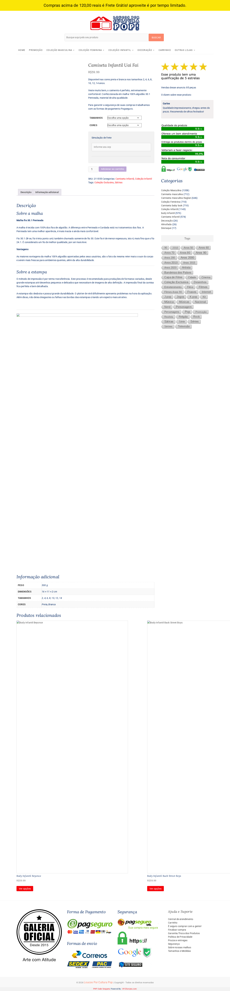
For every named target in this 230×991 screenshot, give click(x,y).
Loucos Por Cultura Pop (98, 982)
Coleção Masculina (59, 50)
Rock (196, 316)
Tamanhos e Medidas (179, 951)
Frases (191, 292)
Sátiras (118, 182)
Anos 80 (185, 252)
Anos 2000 (187, 257)
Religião (183, 316)
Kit (204, 297)
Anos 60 (204, 247)
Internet (206, 292)
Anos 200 (169, 257)
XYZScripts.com (129, 989)
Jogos (180, 296)
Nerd (167, 306)
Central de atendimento (180, 919)
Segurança (174, 944)
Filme (190, 287)
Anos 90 (201, 252)
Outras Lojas (184, 50)
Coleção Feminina (90, 50)
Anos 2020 (170, 267)
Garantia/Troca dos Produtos (184, 933)
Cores (93, 125)
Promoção (35, 50)
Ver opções (25, 888)
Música (169, 301)
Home (21, 50)
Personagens (171, 311)
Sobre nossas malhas (179, 947)
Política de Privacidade (180, 936)
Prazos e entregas (177, 940)
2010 (175, 247)
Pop (187, 311)
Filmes (203, 287)
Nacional (200, 301)
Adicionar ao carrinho (112, 169)
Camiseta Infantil (125, 178)
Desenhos (200, 282)
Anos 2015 (189, 262)
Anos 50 (188, 247)
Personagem (184, 306)
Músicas (184, 301)
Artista (186, 267)
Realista (168, 316)
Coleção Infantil (119, 50)
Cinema (206, 277)
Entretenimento (173, 287)
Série (182, 321)
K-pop (193, 296)
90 (165, 247)
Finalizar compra (177, 929)
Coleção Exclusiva (104, 182)
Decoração (145, 50)
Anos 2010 (171, 262)
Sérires (168, 326)
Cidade (192, 277)
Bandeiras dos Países (177, 272)
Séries (194, 321)
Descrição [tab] (26, 192)
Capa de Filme (173, 277)
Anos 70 (169, 252)
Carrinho (165, 50)
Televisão (184, 326)
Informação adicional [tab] (47, 192)
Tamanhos (96, 117)
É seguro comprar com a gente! (185, 926)
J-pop (167, 296)
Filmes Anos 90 (173, 292)
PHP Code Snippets (101, 989)
